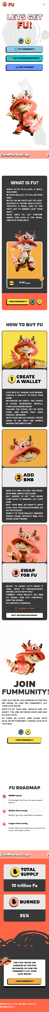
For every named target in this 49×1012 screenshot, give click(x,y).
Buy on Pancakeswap (25, 615)
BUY (11, 283)
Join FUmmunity (18, 301)
